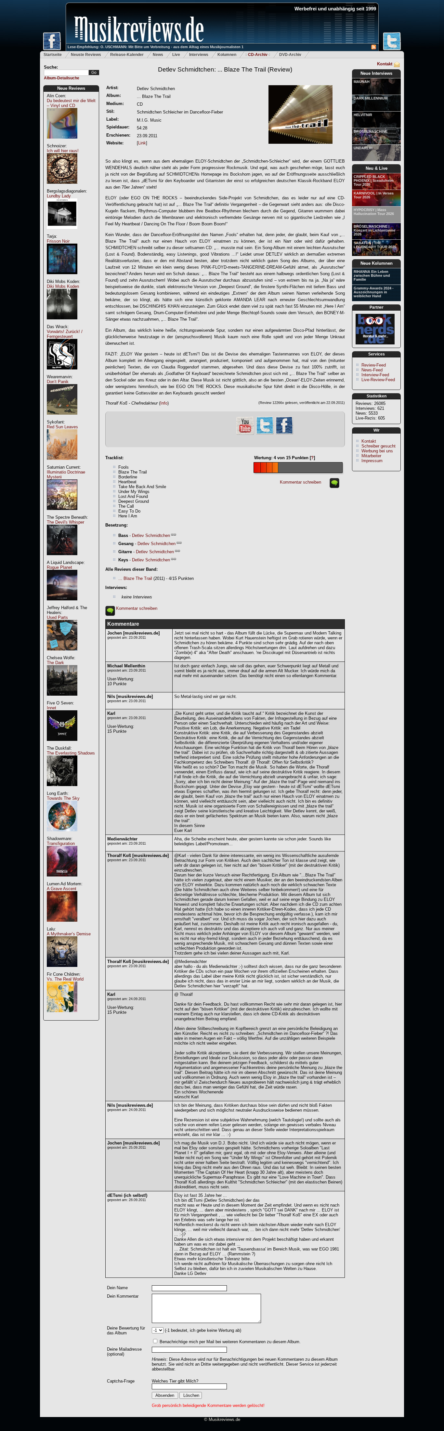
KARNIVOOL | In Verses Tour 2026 (374, 195)
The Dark (55, 662)
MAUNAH (362, 82)
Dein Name (117, 1287)
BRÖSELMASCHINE (370, 131)
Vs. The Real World (65, 979)
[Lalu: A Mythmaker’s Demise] (62, 970)
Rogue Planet (59, 567)
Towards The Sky (63, 798)
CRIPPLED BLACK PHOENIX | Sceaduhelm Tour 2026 (374, 180)
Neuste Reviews (86, 54)
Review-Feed (373, 365)
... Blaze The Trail (135, 578)
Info (163, 403)
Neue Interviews (376, 73)
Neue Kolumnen (376, 263)
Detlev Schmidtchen (151, 535)
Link (142, 142)
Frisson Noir (58, 241)
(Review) (225, 69)
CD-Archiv (258, 54)
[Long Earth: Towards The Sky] (62, 834)
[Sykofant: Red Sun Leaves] (62, 463)
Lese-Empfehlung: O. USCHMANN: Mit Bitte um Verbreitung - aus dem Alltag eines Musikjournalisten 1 (155, 47)
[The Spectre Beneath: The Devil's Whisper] (62, 558)
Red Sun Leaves (62, 426)
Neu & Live (376, 168)
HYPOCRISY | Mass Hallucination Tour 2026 (374, 212)
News (158, 54)
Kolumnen (226, 54)
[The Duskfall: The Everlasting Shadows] (62, 789)
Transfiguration (61, 843)
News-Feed (372, 370)
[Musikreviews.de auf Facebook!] (284, 433)
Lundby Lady (59, 196)
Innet (51, 707)
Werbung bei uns (377, 450)
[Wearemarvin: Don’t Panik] (62, 418)
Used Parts (57, 617)
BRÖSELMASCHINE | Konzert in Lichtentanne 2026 (374, 230)
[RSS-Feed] (373, 48)
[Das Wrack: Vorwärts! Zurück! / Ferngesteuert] (62, 372)
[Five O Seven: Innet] (62, 744)
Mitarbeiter (371, 455)
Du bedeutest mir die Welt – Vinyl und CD (71, 103)
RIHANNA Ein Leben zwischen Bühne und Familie (372, 275)
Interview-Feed (375, 374)
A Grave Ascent (61, 888)
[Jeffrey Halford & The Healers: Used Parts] (62, 653)
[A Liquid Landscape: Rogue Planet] (62, 603)
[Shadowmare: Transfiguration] (62, 879)
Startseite (53, 54)
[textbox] (66, 73)
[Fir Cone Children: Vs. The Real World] (62, 1015)
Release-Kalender (127, 54)
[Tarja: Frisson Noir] (62, 277)
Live (176, 54)
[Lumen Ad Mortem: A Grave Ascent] (62, 925)
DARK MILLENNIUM (370, 98)
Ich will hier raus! (63, 150)
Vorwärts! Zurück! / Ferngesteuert (65, 334)
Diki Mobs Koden (63, 286)
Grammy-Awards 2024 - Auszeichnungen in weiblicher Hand (374, 292)
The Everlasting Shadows (71, 753)
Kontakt (384, 63)
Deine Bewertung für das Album (126, 1330)
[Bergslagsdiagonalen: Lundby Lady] (62, 232)
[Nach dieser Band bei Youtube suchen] (245, 434)
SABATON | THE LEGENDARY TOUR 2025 (375, 245)
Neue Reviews (71, 88)
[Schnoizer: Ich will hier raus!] (62, 187)
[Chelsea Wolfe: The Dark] (62, 699)
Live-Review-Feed (378, 379)
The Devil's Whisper (65, 522)
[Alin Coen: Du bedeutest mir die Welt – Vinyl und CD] (62, 142)
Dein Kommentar (122, 1296)
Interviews (198, 54)
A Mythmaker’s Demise (69, 933)
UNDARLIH (363, 148)
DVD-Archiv (290, 54)
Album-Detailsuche (61, 78)
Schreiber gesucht (378, 446)
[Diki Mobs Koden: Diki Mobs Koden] (62, 322)
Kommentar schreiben (300, 482)
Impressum (372, 460)
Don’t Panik (58, 381)
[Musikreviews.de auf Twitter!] (265, 433)
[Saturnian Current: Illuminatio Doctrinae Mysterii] (62, 513)
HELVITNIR (363, 115)
